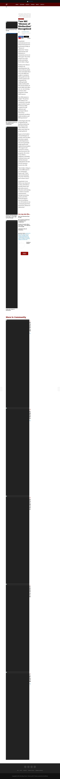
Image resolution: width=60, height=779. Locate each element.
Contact (42, 4)
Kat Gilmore (22, 235)
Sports (27, 4)
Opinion (32, 4)
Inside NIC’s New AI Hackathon (10, 310)
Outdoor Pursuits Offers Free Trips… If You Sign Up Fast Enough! (11, 216)
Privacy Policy (31, 770)
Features (22, 4)
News (17, 4)
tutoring (23, 238)
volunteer (27, 238)
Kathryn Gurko (26, 31)
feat (19, 235)
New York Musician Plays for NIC (11, 30)
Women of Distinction (22, 239)
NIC (18, 770)
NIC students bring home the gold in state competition (11, 123)
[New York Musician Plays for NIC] (12, 22)
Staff (21, 770)
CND (26, 234)
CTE (28, 234)
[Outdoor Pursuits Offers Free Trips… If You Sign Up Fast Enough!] (12, 127)
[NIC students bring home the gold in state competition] (12, 33)
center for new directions (24, 234)
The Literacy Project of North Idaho (23, 238)
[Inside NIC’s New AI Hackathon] (12, 221)
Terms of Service (39, 770)
